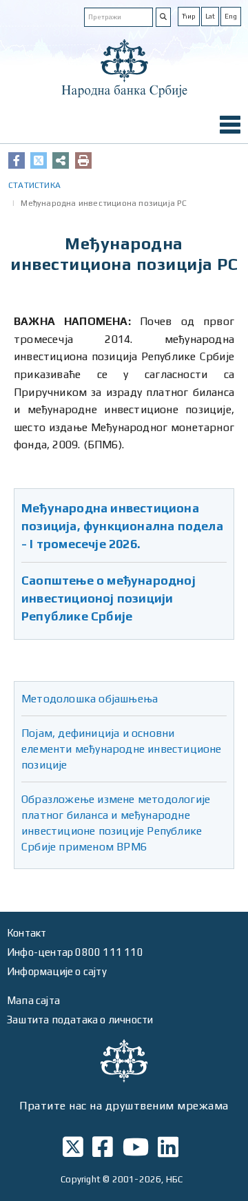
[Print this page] (83, 160)
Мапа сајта (33, 1000)
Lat (210, 16)
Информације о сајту (57, 971)
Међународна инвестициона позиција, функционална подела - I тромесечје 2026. (122, 526)
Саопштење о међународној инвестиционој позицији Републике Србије (108, 598)
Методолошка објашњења (89, 698)
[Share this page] (60, 160)
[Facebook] (16, 160)
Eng (231, 16)
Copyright (81, 1179)
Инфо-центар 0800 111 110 (75, 952)
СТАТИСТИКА (34, 185)
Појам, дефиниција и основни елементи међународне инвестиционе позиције (121, 749)
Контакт (26, 933)
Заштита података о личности (80, 1019)
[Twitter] (38, 160)
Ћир (189, 16)
